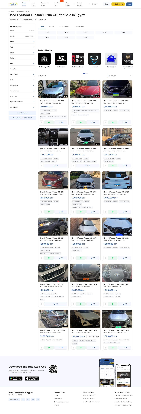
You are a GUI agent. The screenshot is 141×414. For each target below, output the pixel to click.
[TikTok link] (28, 399)
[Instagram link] (38, 399)
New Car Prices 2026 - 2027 (22, 118)
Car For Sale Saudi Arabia (91, 402)
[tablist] (85, 26)
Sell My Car (119, 4)
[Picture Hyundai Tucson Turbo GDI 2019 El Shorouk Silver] (85, 180)
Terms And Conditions (61, 402)
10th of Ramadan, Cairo (80, 294)
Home (56, 395)
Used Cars (24, 4)
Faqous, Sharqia (46, 110)
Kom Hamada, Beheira (47, 247)
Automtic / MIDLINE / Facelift (112, 343)
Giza (43, 340)
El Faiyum (108, 247)
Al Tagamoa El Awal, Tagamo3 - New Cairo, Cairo (85, 111)
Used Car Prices (22, 113)
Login (129, 4)
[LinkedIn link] (33, 399)
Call (62, 122)
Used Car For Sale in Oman (123, 405)
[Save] (66, 82)
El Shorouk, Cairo (78, 201)
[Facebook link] (23, 399)
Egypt (14, 399)
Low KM (54, 161)
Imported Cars (44, 4)
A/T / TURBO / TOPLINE (90, 161)
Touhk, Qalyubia (110, 158)
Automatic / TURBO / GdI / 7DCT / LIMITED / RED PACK (53, 117)
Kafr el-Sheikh (109, 294)
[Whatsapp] (49, 122)
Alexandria (108, 110)
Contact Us (58, 399)
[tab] (42, 26)
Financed (74, 343)
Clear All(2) (42, 20)
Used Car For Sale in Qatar (123, 402)
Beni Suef (108, 340)
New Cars (33, 4)
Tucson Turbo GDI (45, 113)
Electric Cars (58, 4)
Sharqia (76, 340)
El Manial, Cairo (78, 158)
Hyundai (54, 110)
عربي (107, 4)
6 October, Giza (78, 247)
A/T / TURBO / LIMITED (58, 296)
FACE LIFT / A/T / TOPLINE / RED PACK (82, 207)
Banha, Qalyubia (46, 294)
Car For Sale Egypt (89, 395)
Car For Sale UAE (88, 399)
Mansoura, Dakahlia (47, 158)
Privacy (56, 405)
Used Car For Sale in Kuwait (123, 395)
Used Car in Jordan (121, 399)
